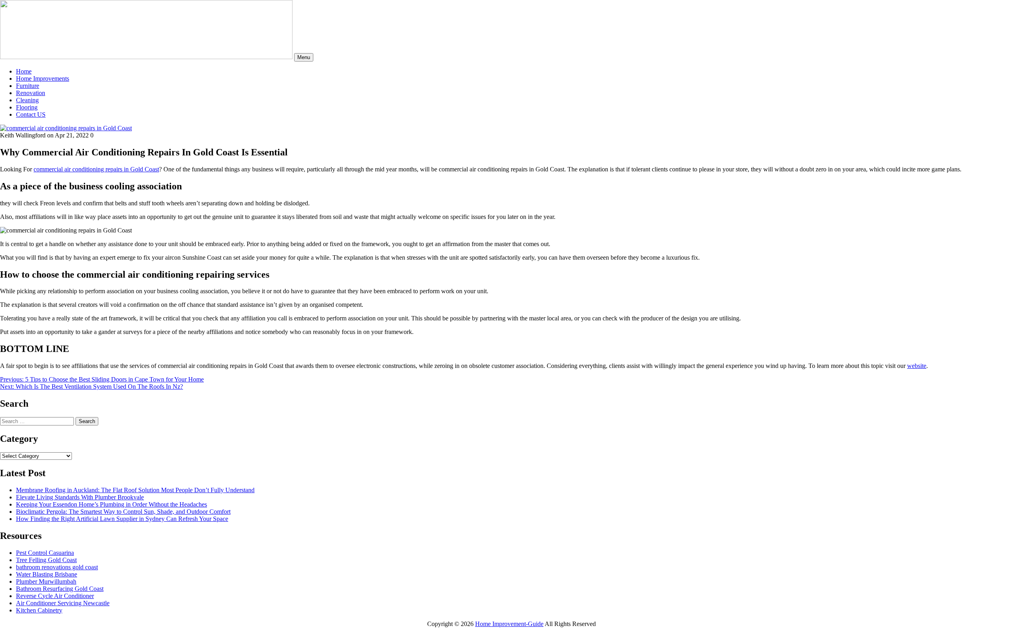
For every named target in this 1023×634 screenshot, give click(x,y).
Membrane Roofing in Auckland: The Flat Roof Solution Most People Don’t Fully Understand (135, 490)
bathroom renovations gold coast (57, 567)
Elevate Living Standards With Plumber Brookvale (80, 497)
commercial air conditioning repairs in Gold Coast (96, 169)
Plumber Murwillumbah (46, 581)
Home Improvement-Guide (509, 623)
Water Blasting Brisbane (46, 574)
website (916, 365)
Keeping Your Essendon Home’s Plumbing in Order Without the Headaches (111, 504)
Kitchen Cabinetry (39, 610)
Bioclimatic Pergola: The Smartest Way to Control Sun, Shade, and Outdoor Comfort (123, 511)
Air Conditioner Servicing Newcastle (62, 603)
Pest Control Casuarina (45, 552)
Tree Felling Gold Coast (46, 559)
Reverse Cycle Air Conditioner (55, 595)
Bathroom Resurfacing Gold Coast (59, 588)
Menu (303, 57)
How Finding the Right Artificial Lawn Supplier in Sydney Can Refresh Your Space (122, 518)
